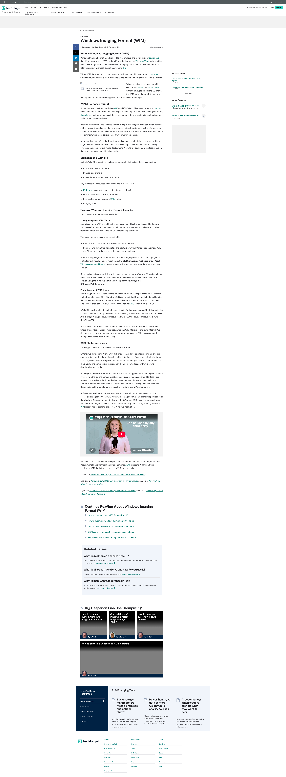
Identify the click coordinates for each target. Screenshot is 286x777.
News (26, 7)
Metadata (87, 190)
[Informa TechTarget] (4, 2)
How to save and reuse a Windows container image (111, 526)
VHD (116, 108)
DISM (127, 465)
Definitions (135, 753)
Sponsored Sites (57, 7)
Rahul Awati (86, 47)
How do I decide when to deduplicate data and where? (112, 537)
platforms (153, 74)
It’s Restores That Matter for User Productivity (187, 87)
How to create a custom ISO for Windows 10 (108, 515)
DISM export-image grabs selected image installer (111, 532)
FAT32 (132, 304)
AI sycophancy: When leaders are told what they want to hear (191, 706)
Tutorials (162, 762)
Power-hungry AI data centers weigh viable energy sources (159, 704)
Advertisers (107, 757)
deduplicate (85, 115)
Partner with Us (109, 762)
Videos (161, 766)
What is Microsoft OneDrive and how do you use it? (114, 569)
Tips (40, 7)
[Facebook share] (76, 47)
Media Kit (107, 766)
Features (33, 7)
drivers (141, 87)
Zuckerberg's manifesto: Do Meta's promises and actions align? (127, 706)
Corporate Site (108, 771)
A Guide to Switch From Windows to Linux (186, 115)
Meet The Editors (109, 748)
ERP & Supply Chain (75, 12)
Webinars (46, 7)
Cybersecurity (27, 2)
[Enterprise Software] (11, 5)
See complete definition (104, 563)
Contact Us (107, 753)
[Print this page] (76, 63)
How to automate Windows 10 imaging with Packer (111, 521)
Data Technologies (38, 2)
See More (188, 93)
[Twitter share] (76, 52)
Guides (161, 739)
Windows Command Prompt (93, 264)
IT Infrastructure (50, 2)
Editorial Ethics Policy (111, 744)
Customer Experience (57, 12)
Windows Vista (142, 61)
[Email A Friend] (76, 69)
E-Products (135, 757)
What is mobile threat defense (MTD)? (107, 580)
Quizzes (161, 753)
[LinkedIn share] (76, 58)
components (153, 87)
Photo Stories (163, 748)
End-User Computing (94, 12)
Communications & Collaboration (31, 13)
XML (113, 199)
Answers (134, 748)
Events (133, 762)
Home (77, 30)
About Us (107, 739)
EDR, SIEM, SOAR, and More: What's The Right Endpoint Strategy (185, 106)
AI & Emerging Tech (14, 2)
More (65, 7)
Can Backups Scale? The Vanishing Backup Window (186, 79)
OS (124, 68)
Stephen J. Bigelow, (98, 47)
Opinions (162, 744)
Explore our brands (275, 2)
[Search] (266, 7)
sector (157, 108)
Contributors (135, 739)
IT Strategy (60, 2)
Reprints (134, 744)
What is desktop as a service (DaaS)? (106, 555)
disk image (154, 58)
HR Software (109, 12)
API (82, 407)
